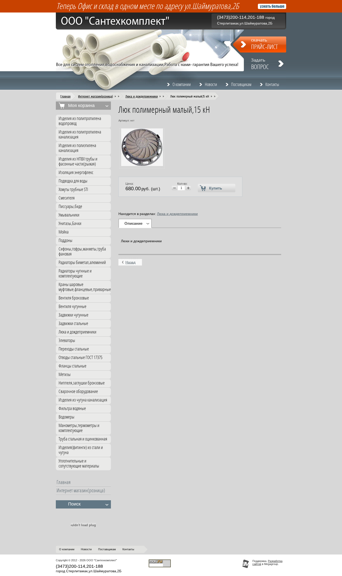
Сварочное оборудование (78, 391)
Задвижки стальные (73, 323)
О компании (182, 84)
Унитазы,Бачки (70, 223)
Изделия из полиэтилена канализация (77, 148)
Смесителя (67, 198)
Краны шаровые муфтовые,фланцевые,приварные (85, 287)
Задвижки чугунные (73, 315)
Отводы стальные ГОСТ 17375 (80, 357)
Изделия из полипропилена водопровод (80, 121)
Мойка (64, 232)
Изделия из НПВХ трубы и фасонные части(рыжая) (78, 161)
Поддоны (65, 240)
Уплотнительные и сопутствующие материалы (79, 463)
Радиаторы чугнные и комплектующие (75, 273)
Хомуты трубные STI (73, 189)
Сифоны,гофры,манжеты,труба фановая (82, 251)
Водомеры (66, 417)
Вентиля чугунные (72, 306)
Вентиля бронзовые (74, 298)
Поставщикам (241, 84)
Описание (133, 223)
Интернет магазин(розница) (95, 96)
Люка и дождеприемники (141, 96)
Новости (211, 84)
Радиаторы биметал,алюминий (82, 262)
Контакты (272, 84)
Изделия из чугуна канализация (83, 400)
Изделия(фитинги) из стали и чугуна (81, 450)
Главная (65, 96)
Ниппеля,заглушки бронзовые (82, 383)
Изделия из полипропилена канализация (80, 135)
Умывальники (69, 215)
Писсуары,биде (70, 206)
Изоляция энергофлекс (76, 172)
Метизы (65, 374)
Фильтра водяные (72, 408)
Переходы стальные (74, 349)
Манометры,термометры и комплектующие (79, 428)
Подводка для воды (73, 181)
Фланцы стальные (72, 366)
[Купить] (217, 188)
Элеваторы (67, 340)
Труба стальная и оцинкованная (83, 439)
